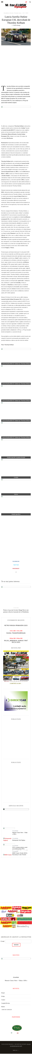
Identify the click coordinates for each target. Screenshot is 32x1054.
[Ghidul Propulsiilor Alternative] (24, 920)
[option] (16, 599)
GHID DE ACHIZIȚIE (7, 1009)
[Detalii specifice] (16, 505)
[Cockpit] (16, 469)
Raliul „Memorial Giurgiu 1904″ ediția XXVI (16, 641)
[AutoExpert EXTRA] (24, 923)
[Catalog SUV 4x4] (8, 920)
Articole (11, 13)
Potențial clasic (17, 13)
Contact (3, 999)
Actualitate (6, 13)
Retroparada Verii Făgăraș (18, 840)
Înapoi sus (15, 1050)
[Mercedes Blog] (23, 927)
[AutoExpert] (6, 909)
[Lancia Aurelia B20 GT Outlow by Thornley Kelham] (16, 356)
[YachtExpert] (4, 912)
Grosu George (16, 25)
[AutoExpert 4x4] (9, 927)
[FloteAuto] (16, 909)
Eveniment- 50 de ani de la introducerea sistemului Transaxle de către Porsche (16, 816)
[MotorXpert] (27, 909)
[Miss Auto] (20, 916)
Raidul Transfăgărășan (16, 633)
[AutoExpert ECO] (8, 923)
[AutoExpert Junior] (14, 912)
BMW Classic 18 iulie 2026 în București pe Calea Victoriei (19, 853)
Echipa (3, 996)
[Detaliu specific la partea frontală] (16, 449)
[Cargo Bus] (25, 912)
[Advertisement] (16, 66)
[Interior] (16, 487)
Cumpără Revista (5, 1003)
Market (3, 1006)
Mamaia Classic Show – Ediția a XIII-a (19, 833)
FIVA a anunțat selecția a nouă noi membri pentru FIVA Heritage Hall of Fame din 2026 (20, 849)
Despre (3, 993)
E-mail (2, 941)
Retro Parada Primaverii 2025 (16, 625)
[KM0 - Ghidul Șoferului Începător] (10, 916)
